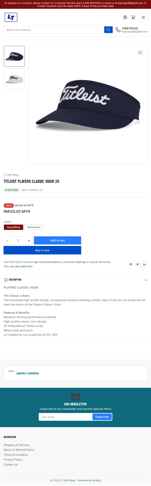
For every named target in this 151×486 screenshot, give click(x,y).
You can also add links (18, 266)
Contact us (11, 464)
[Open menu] (143, 17)
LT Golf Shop (11, 174)
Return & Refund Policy (19, 450)
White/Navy (34, 227)
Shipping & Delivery (16, 445)
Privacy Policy (13, 459)
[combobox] (58, 30)
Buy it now (42, 250)
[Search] (108, 30)
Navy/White (13, 227)
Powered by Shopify (89, 480)
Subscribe (102, 417)
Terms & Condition (16, 455)
